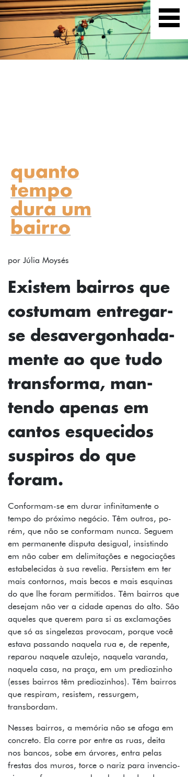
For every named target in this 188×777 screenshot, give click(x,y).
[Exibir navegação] (169, 19)
